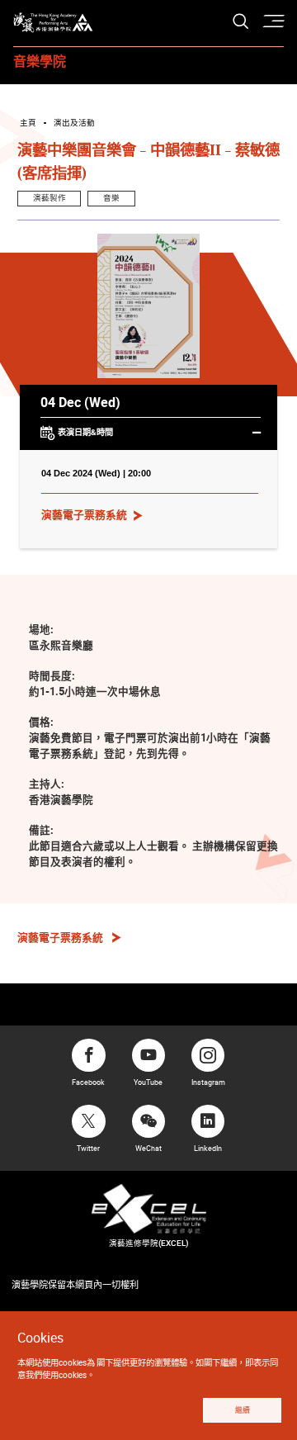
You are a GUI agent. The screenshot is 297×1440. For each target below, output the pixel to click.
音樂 (111, 197)
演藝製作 (49, 197)
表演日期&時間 (85, 432)
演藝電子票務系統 (84, 514)
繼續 (242, 1410)
